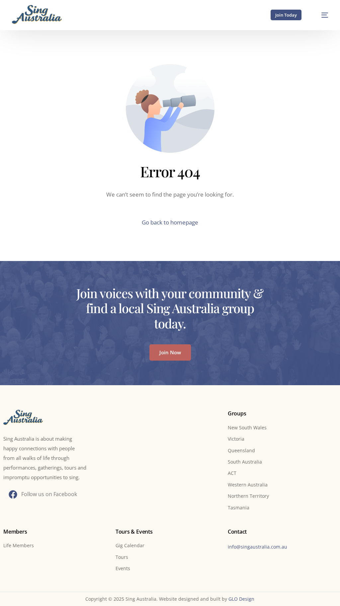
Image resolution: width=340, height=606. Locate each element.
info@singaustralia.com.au (257, 547)
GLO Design (241, 599)
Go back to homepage (170, 222)
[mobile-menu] (320, 15)
